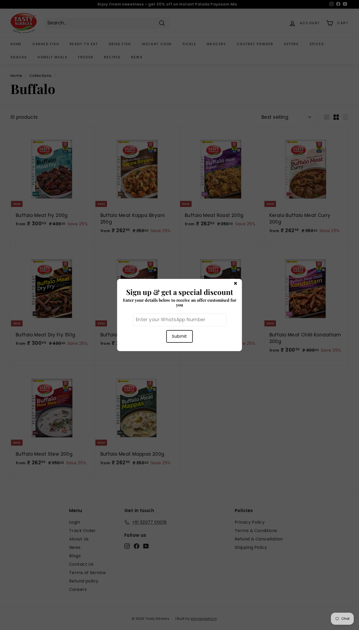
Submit (179, 336)
